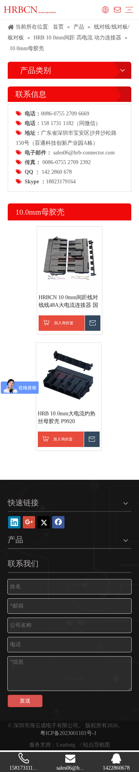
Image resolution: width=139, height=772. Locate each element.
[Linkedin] (14, 522)
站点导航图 (96, 745)
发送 (25, 701)
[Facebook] (58, 522)
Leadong (66, 745)
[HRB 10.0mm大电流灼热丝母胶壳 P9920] (69, 375)
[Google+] (29, 522)
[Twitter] (43, 522)
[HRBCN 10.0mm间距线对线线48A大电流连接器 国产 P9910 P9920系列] (69, 258)
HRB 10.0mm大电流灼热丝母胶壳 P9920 (66, 417)
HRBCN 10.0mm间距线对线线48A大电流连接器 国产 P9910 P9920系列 (68, 302)
